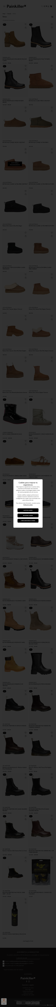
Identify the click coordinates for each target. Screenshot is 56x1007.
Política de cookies (28, 505)
